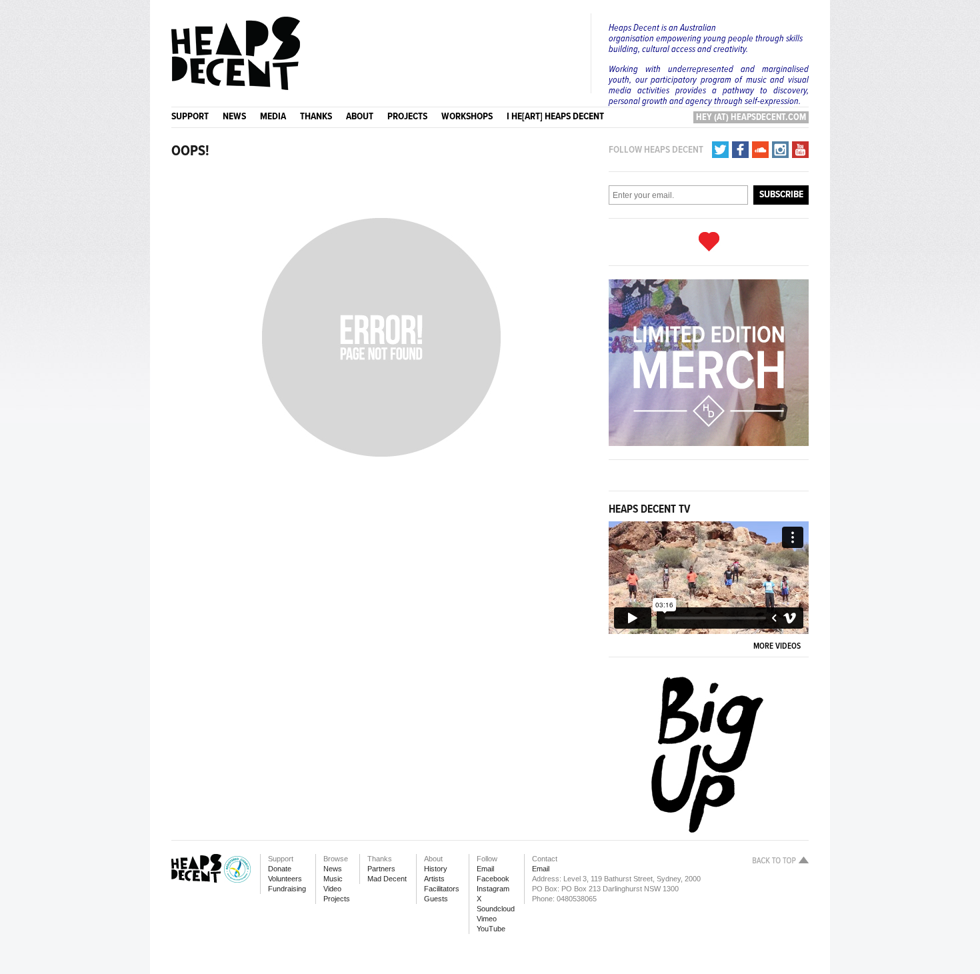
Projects (336, 899)
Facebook (493, 879)
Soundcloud (496, 909)
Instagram (493, 889)
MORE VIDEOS (779, 646)
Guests (436, 899)
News (332, 869)
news (234, 116)
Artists (434, 879)
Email (485, 869)
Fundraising (287, 889)
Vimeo (487, 919)
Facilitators (441, 889)
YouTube (491, 929)
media (273, 116)
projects (407, 116)
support (190, 116)
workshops (467, 116)
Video (332, 889)
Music (333, 879)
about (359, 116)
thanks (316, 116)
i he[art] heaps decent (555, 116)
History (435, 869)
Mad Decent (387, 879)
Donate (279, 869)
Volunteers (285, 879)
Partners (381, 869)
